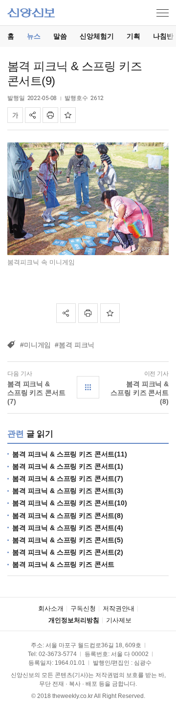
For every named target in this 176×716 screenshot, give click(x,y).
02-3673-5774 (58, 654)
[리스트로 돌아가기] (88, 387)
